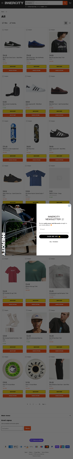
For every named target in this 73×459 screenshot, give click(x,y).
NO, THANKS (54, 241)
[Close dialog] (69, 205)
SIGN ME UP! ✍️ (54, 236)
